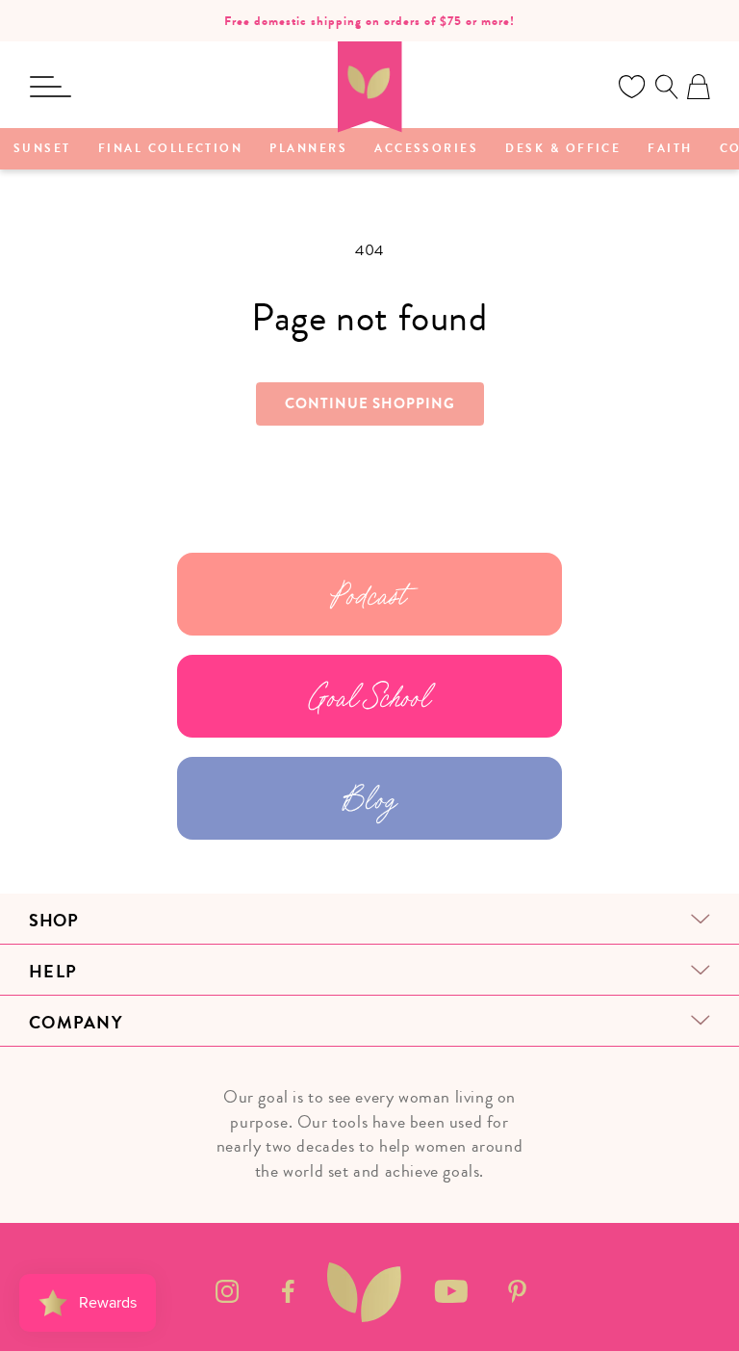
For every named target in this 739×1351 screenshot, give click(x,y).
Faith (670, 149)
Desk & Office (563, 149)
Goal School (370, 696)
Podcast (369, 594)
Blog (369, 798)
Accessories (426, 149)
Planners (308, 149)
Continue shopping (370, 403)
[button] (50, 86)
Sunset (42, 149)
